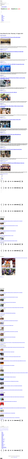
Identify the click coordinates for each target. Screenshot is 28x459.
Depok (2, 436)
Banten (2, 437)
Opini (2, 440)
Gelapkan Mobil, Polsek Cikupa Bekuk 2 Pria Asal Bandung (7, 365)
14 (7, 428)
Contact (2, 448)
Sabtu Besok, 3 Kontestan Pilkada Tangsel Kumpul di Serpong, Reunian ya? (9, 320)
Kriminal (4, 116)
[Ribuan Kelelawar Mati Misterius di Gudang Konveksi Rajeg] (5, 157)
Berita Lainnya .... (2, 344)
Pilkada (2, 445)
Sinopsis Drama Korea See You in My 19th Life (8, 92)
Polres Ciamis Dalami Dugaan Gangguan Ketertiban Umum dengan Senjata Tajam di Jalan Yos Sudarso (12, 347)
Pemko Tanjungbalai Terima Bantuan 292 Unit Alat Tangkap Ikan (8, 302)
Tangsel (4, 61)
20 (6, 429)
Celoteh (2, 443)
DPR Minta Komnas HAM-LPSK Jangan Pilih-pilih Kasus (10, 134)
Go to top (1, 458)
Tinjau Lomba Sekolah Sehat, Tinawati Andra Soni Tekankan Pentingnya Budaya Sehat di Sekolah (11, 307)
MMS (2, 442)
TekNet (4, 89)
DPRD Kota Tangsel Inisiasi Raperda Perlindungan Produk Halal (11, 51)
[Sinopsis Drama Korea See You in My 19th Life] (5, 100)
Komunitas (3, 441)
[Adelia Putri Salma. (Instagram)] (5, 113)
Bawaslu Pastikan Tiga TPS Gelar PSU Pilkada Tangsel (6, 325)
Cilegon (2, 433)
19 (5, 429)
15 (0, 429)
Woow (3, 103)
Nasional (4, 131)
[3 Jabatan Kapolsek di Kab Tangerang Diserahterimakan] (5, 45)
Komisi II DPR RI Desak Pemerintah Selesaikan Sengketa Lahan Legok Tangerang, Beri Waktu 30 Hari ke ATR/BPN (14, 372)
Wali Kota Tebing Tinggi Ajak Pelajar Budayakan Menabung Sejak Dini (8, 240)
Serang (2, 432)
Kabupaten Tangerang (5, 160)
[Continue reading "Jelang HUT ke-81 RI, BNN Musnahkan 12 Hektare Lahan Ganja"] (2, 375)
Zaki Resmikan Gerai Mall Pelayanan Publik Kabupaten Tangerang (12, 162)
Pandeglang (3, 434)
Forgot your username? (4, 6)
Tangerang (3, 435)
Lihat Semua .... (2, 391)
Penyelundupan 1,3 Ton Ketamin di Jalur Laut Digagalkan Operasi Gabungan (9, 381)
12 (5, 428)
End (2, 178)
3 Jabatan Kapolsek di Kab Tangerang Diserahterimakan (10, 37)
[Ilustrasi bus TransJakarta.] (5, 127)
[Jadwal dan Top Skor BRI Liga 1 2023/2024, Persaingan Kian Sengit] (5, 71)
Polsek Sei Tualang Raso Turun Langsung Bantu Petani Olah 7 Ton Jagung (9, 225)
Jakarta (2, 438)
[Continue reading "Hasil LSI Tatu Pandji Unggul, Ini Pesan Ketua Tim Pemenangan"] (2, 335)
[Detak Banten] (10, 9)
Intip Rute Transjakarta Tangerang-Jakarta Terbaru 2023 (10, 119)
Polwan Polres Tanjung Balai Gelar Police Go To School (6, 235)
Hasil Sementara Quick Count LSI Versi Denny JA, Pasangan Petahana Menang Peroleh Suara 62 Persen (12, 342)
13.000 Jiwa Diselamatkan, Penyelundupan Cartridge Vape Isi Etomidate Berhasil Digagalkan (11, 385)
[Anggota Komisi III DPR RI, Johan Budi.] (5, 142)
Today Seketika (3, 444)
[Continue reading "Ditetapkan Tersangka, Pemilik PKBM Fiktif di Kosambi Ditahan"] (2, 311)
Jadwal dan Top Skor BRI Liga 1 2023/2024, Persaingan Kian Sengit (12, 64)
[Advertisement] (14, 27)
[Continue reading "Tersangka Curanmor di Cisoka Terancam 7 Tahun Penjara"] (2, 350)
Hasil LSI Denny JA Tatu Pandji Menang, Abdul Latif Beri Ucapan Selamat (9, 331)
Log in (1, 5)
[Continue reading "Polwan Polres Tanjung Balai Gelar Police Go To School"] (2, 234)
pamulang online (15, 457)
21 (7, 429)
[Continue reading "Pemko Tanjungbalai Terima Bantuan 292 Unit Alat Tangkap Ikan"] (2, 229)
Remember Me (2, 4)
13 (6, 428)
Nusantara (3, 439)
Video (2, 446)
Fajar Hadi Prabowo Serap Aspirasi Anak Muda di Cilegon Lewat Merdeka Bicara (10, 417)
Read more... (1, 49)
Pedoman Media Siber (4, 447)
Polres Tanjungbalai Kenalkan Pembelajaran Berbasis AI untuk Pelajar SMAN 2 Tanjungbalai (11, 292)
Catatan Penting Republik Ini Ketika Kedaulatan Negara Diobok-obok (8, 401)
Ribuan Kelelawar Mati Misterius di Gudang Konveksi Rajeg (11, 149)
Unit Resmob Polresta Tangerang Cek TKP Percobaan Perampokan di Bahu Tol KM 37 (10, 356)
